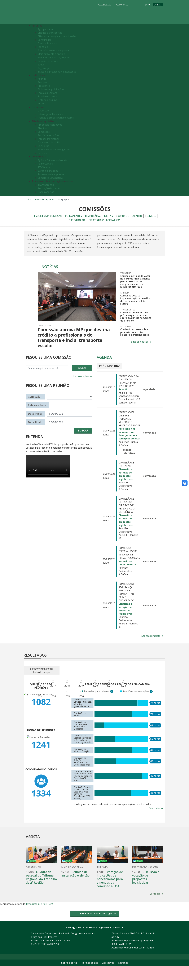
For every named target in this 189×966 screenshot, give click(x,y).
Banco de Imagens (48, 170)
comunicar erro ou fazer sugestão (97, 913)
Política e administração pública (55, 57)
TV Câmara (44, 167)
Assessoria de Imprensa (51, 174)
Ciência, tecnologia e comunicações (57, 36)
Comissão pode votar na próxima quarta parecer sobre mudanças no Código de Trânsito (135, 316)
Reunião (123, 389)
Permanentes (73, 216)
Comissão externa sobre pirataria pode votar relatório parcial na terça (134, 332)
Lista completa (82, 376)
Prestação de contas (49, 188)
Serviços (42, 82)
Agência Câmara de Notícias (53, 160)
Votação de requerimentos (127, 563)
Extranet (123, 962)
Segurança (43, 68)
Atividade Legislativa (44, 199)
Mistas (108, 216)
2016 (39, 685)
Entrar (157, 5)
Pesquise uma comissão (47, 216)
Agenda (42, 78)
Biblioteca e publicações (51, 89)
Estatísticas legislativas (104, 220)
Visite (41, 103)
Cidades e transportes (50, 32)
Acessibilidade (104, 5)
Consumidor (44, 39)
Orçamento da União (49, 142)
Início (28, 199)
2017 (53, 685)
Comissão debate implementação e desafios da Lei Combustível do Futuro (135, 299)
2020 (95, 685)
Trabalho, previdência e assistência (57, 71)
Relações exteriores (48, 61)
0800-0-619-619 (138, 933)
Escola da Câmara (47, 92)
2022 (123, 685)
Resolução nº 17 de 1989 (39, 904)
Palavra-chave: (37, 405)
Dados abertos (46, 192)
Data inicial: (35, 413)
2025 (67, 696)
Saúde (41, 64)
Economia (43, 46)
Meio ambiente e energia (51, 54)
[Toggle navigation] (160, 110)
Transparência (46, 184)
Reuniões (150, 216)
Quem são (43, 110)
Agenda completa (152, 635)
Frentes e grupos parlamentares (56, 117)
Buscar (82, 368)
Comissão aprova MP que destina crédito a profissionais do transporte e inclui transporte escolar (74, 337)
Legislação (43, 146)
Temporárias (93, 216)
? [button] (112, 691)
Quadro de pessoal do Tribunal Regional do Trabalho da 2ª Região (41, 877)
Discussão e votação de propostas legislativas (125, 474)
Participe (42, 153)
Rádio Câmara (45, 163)
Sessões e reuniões (48, 135)
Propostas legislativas (50, 124)
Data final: (34, 422)
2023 (39, 696)
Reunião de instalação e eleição (75, 873)
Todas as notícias (140, 341)
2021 (109, 685)
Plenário (42, 128)
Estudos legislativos (49, 138)
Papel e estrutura (47, 96)
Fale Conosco (121, 5)
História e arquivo (47, 100)
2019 (81, 685)
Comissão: (34, 396)
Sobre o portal (69, 962)
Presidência (44, 85)
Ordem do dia (77, 220)
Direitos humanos (48, 43)
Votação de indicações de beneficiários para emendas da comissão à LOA (110, 879)
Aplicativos (108, 962)
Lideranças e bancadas (50, 114)
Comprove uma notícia (50, 177)
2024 (53, 696)
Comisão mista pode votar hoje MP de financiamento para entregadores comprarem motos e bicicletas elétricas (135, 281)
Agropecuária (45, 29)
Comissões (44, 131)
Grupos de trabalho (129, 216)
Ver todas (156, 808)
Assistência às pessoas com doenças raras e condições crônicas (130, 433)
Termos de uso (90, 962)
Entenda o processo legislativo (54, 149)
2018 (67, 685)
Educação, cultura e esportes (53, 50)
